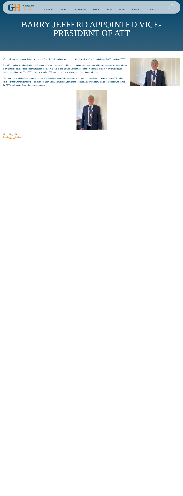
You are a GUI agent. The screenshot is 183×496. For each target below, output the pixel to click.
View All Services (91, 393)
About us (48, 9)
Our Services (80, 9)
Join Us (63, 9)
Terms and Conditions (104, 445)
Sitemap (52, 445)
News (109, 9)
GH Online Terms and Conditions (163, 445)
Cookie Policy (84, 445)
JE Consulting (131, 442)
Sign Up (147, 424)
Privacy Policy (123, 432)
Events (122, 9)
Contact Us (154, 9)
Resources (137, 9)
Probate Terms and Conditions (131, 445)
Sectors (96, 9)
